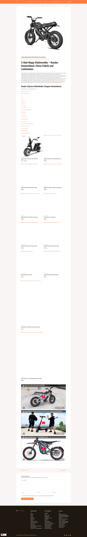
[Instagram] (68, 535)
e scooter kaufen (24, 107)
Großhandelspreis (54, 1)
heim (27, 1)
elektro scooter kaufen (24, 128)
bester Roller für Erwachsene (49, 523)
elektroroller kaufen (24, 119)
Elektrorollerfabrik (33, 527)
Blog (60, 1)
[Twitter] (66, 535)
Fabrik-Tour (60, 517)
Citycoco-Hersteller (62, 520)
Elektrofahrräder (38, 1)
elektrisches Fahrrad (33, 521)
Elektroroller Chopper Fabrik (25, 91)
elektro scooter (23, 105)
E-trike (46, 514)
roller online (23, 102)
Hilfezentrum (32, 517)
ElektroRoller (47, 516)
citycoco (31, 520)
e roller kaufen (23, 112)
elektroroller (23, 100)
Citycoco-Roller (61, 524)
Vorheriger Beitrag (23, 470)
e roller (22, 98)
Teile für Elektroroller (62, 523)
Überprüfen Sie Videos (48, 517)
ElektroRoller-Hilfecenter (25, 93)
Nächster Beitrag (63, 470)
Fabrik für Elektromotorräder (63, 522)
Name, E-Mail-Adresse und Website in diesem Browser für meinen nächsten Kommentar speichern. (38, 495)
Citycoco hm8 (32, 524)
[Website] (59, 492)
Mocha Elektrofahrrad (24, 130)
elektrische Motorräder (48, 522)
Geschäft (31, 514)
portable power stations (48, 528)
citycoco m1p (32, 523)
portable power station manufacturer (36, 528)
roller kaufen (23, 114)
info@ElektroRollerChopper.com (64, 515)
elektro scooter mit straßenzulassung (27, 123)
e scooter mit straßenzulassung (26, 109)
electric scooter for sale (62, 514)
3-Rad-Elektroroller (48, 527)
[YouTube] (70, 535)
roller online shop (24, 116)
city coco (46, 520)
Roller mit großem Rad (48, 524)
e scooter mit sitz (24, 121)
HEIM (43, 462)
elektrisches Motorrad (34, 522)
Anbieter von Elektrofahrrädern (63, 521)
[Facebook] (64, 535)
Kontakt (31, 516)
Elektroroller (46, 1)
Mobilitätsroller (61, 527)
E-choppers (31, 1)
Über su (31, 515)
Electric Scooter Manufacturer (63, 516)
